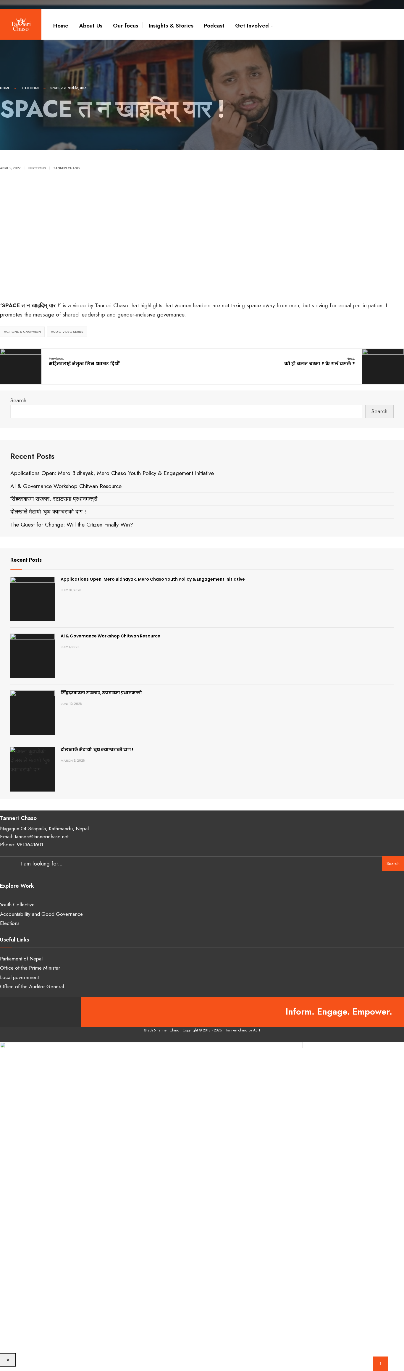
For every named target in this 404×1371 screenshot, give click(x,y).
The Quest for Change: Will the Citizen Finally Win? (71, 525)
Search (18, 400)
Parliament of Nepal (21, 958)
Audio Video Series (67, 331)
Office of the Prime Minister (30, 967)
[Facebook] (5, 1012)
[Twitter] (17, 1012)
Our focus (125, 26)
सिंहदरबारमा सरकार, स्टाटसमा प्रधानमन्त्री (53, 499)
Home (60, 26)
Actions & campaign (22, 331)
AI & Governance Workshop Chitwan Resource (66, 486)
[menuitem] (251, 26)
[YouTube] (40, 1012)
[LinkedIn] (52, 1012)
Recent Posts (26, 560)
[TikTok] (64, 1012)
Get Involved (252, 26)
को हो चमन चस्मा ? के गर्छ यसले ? (319, 361)
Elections (30, 87)
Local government (19, 977)
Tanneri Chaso (66, 168)
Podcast (214, 26)
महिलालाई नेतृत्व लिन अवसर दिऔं (84, 361)
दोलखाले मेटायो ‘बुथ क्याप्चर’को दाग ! (48, 512)
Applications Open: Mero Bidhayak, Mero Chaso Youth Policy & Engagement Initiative (112, 473)
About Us (90, 26)
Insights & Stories (171, 26)
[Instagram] (29, 1012)
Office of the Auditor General (32, 986)
